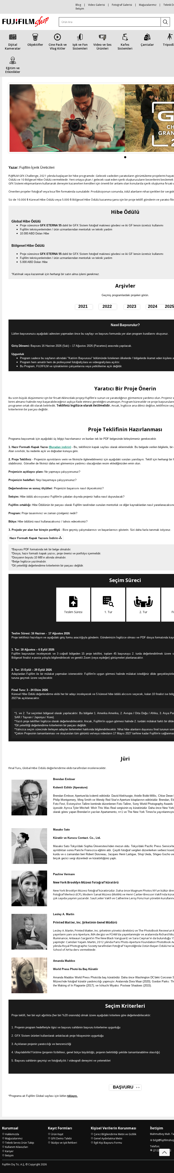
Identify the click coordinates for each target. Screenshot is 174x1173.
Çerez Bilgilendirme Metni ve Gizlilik (115, 1134)
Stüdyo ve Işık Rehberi (64, 1142)
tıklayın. (72, 1095)
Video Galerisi (96, 5)
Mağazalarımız (147, 5)
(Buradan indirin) (60, 447)
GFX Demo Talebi (61, 1138)
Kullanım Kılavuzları (16, 1147)
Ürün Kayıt (57, 1134)
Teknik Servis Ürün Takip (19, 1142)
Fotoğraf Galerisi (122, 5)
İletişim (80, 8)
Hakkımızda (12, 1134)
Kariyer (9, 1151)
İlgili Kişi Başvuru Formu (108, 1142)
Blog (78, 5)
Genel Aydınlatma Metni (108, 1138)
